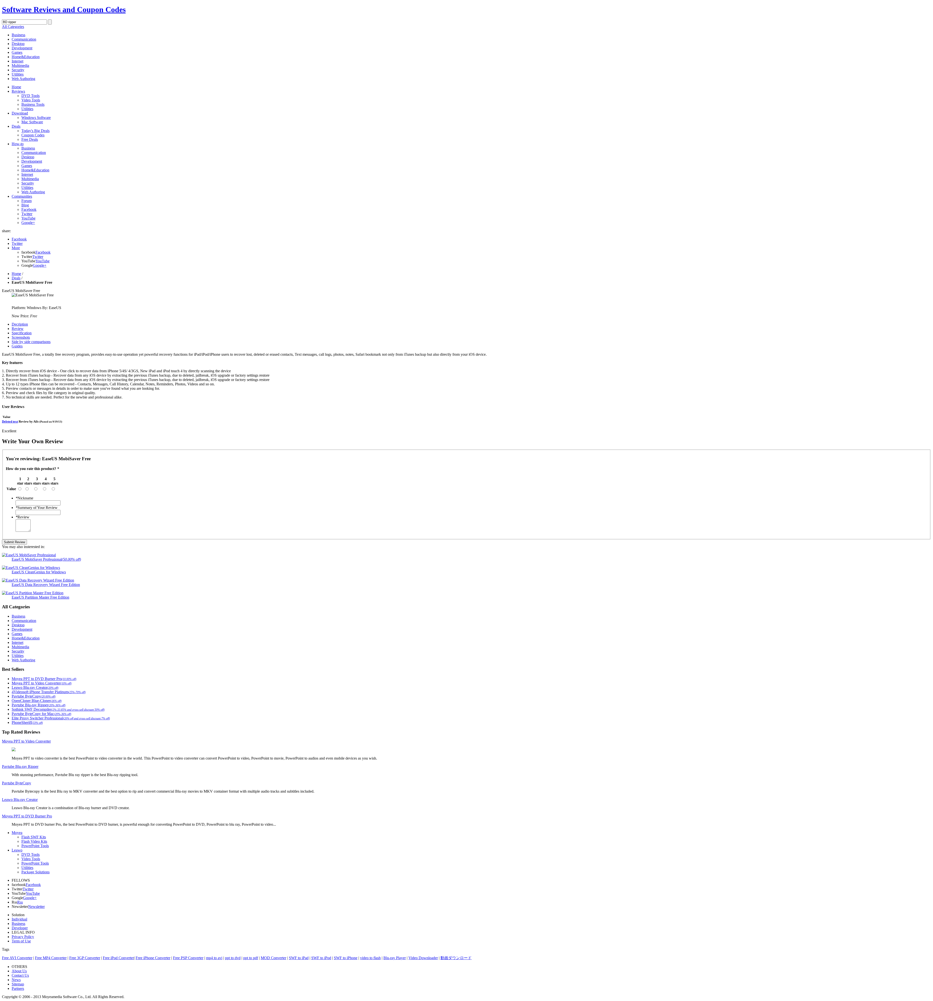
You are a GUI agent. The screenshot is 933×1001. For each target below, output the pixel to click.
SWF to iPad (299, 958)
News (16, 980)
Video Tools (30, 100)
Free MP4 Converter (51, 958)
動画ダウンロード (456, 958)
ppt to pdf (250, 958)
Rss (20, 902)
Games (17, 52)
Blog (25, 205)
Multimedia (20, 65)
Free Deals (29, 139)
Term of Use (21, 941)
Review (22, 517)
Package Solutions (35, 872)
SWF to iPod (321, 958)
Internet (17, 61)
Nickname (24, 498)
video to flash (370, 958)
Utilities (18, 74)
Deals (16, 126)
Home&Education (26, 57)
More (16, 248)
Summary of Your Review (37, 507)
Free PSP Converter (188, 958)
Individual (19, 919)
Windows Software (36, 117)
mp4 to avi (214, 958)
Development (22, 48)
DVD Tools (30, 96)
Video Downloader (423, 958)
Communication (24, 39)
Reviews (18, 91)
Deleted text (10, 421)
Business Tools (32, 104)
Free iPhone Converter (153, 958)
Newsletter (36, 906)
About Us (19, 971)
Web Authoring (23, 79)
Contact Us (20, 975)
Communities (22, 196)
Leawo (17, 850)
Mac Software (32, 122)
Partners (18, 988)
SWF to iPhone (345, 958)
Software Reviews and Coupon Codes (64, 9)
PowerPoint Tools (35, 846)
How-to (18, 144)
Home (16, 87)
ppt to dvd (233, 958)
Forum (26, 201)
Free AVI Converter (17, 958)
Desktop (18, 44)
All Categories (13, 27)
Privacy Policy (23, 937)
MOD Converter (273, 958)
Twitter (26, 214)
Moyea (17, 833)
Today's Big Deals (35, 131)
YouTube (28, 218)
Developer (20, 928)
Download (20, 113)
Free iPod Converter (118, 958)
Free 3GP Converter (84, 958)
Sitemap (18, 984)
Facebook (28, 209)
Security (18, 70)
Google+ (28, 223)
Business (18, 35)
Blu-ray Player (394, 958)
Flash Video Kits (34, 841)
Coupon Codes (32, 135)
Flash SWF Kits (33, 837)
